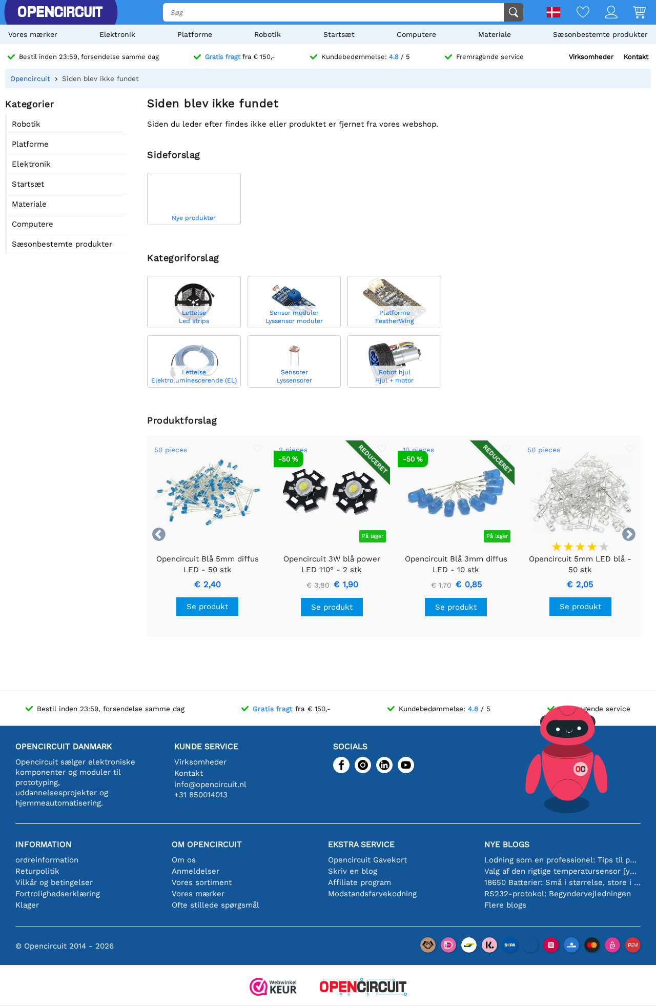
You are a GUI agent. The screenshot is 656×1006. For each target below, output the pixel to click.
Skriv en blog (352, 871)
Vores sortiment (202, 882)
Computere (416, 34)
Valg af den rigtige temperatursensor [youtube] (562, 871)
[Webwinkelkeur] (273, 988)
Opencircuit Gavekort (367, 859)
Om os (184, 859)
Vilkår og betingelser (54, 882)
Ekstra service (361, 844)
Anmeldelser (195, 871)
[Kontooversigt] (603, 13)
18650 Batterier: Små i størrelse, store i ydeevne (562, 882)
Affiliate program (359, 882)
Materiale (494, 34)
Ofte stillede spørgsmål (215, 905)
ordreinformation (46, 859)
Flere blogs (505, 905)
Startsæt (339, 34)
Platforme (194, 34)
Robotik (267, 34)
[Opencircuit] (363, 988)
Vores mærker (32, 34)
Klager (27, 905)
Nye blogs (506, 844)
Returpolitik (37, 871)
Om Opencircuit (207, 844)
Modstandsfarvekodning (372, 893)
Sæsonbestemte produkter (600, 34)
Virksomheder (591, 57)
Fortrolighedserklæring (57, 893)
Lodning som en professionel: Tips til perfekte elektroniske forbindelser (562, 859)
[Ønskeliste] (575, 13)
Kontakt (636, 57)
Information (43, 844)
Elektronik (117, 34)
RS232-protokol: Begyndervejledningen (557, 893)
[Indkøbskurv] (632, 13)
